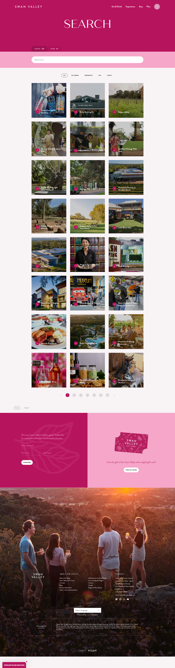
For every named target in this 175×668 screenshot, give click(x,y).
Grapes (90, 585)
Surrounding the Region (96, 580)
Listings (39, 49)
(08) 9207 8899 (121, 592)
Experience (130, 6)
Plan (148, 6)
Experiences (88, 75)
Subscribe (27, 462)
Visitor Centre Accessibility (68, 590)
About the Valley (65, 578)
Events (109, 75)
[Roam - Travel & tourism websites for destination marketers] (92, 651)
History (90, 583)
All (64, 75)
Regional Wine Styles (95, 588)
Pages (54, 49)
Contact (62, 583)
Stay (141, 6)
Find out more (131, 470)
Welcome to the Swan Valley (97, 578)
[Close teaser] (26, 661)
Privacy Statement (66, 588)
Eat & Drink (117, 6)
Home (17, 408)
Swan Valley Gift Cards (67, 580)
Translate (94, 614)
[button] (14, 665)
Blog (61, 585)
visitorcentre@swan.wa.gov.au (125, 595)
